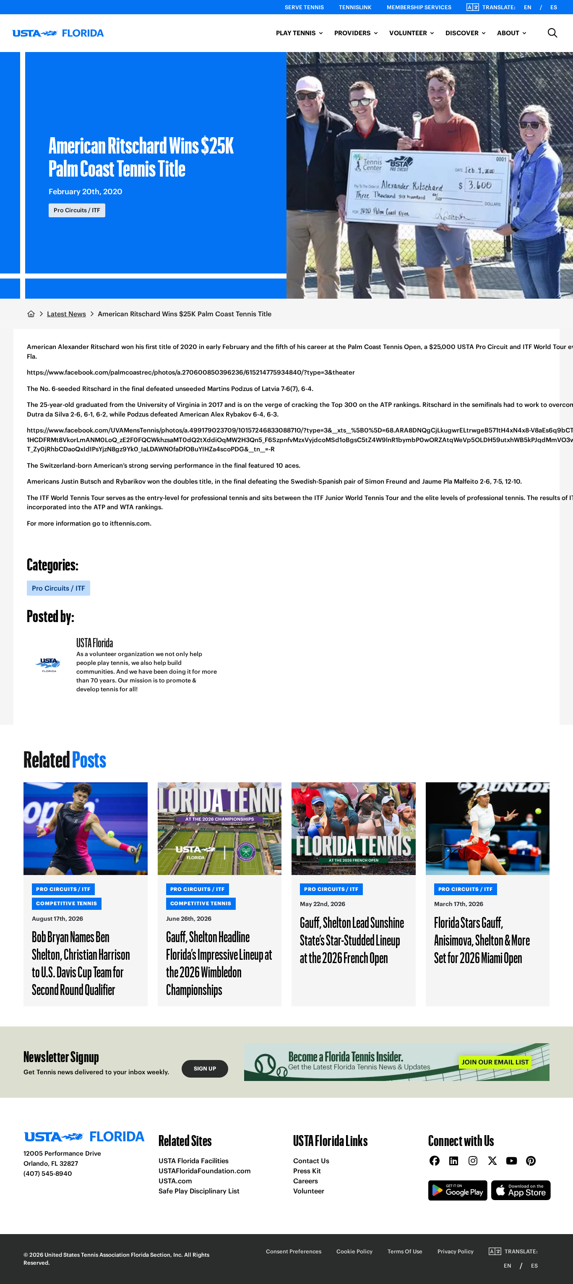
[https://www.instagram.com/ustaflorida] (473, 1161)
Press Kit (307, 1171)
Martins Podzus (230, 389)
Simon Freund (386, 481)
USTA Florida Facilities (194, 1160)
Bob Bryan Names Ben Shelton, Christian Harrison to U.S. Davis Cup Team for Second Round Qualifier (81, 962)
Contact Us (311, 1160)
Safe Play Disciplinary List (199, 1191)
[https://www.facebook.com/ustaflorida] (434, 1161)
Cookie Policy (354, 1251)
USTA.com (175, 1181)
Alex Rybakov (231, 414)
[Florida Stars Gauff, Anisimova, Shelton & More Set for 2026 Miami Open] (488, 828)
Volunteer (308, 1191)
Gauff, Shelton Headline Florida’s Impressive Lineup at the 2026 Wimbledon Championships (219, 962)
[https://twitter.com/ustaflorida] (492, 1161)
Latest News (66, 314)
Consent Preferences (293, 1251)
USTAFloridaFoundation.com (205, 1171)
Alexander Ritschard (89, 347)
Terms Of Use (405, 1251)
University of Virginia (168, 405)
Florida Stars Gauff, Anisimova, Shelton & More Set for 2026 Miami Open (482, 939)
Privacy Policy (456, 1251)
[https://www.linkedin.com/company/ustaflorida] (454, 1161)
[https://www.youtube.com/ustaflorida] (511, 1161)
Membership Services (419, 7)
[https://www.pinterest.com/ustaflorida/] (531, 1161)
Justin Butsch (81, 481)
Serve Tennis (304, 7)
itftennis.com (130, 523)
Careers (305, 1181)
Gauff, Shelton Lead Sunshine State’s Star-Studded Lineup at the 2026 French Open (352, 939)
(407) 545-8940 (47, 1173)
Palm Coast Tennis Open (384, 347)
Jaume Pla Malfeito (450, 481)
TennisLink (355, 7)
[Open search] (552, 33)
